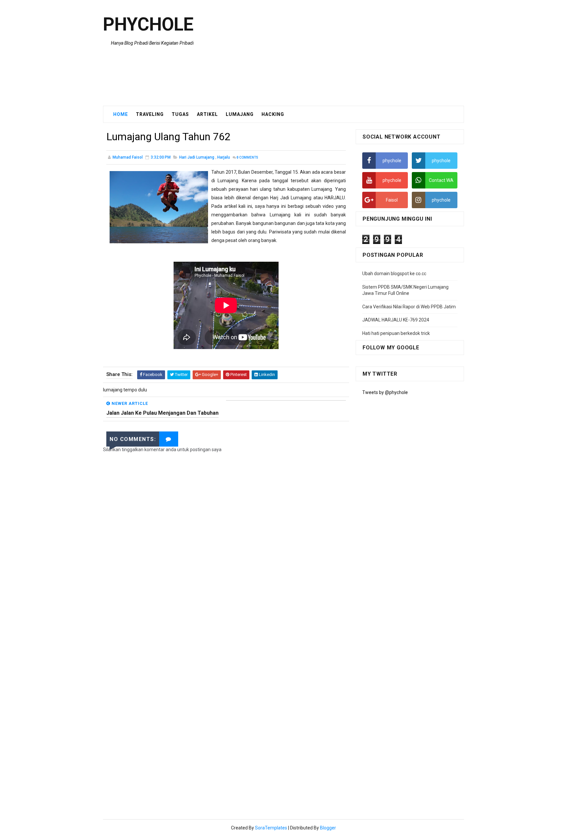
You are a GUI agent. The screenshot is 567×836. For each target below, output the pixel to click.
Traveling (150, 114)
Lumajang (240, 114)
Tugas (180, 114)
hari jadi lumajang (196, 157)
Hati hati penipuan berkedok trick (396, 333)
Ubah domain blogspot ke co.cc (394, 273)
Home (120, 114)
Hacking (273, 114)
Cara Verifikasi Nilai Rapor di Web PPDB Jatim (409, 306)
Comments (247, 157)
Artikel (207, 114)
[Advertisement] (344, 53)
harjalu (223, 157)
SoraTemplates (271, 827)
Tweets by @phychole (385, 392)
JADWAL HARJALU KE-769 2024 (395, 319)
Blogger (328, 827)
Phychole (148, 24)
